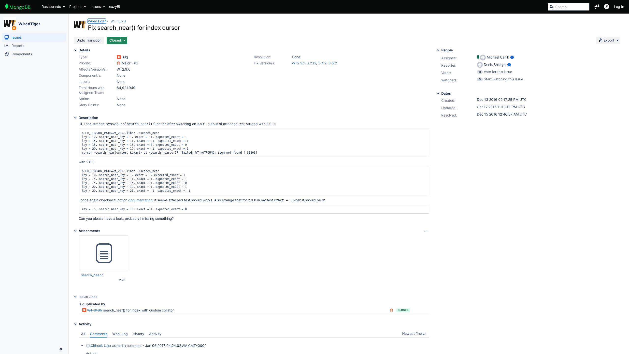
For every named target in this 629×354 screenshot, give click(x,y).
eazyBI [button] (114, 6)
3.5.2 (333, 63)
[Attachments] (75, 231)
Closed (403, 310)
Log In (619, 6)
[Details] (75, 50)
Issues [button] (96, 6)
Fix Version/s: (264, 63)
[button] (597, 7)
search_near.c (92, 275)
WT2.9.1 (298, 63)
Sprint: (84, 99)
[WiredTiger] (9, 23)
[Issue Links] (75, 296)
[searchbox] (568, 7)
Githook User (101, 345)
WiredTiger (29, 24)
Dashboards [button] (51, 6)
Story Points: (89, 105)
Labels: (84, 81)
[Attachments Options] (426, 231)
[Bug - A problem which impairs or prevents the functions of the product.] (119, 57)
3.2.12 (311, 63)
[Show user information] (512, 57)
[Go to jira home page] (18, 7)
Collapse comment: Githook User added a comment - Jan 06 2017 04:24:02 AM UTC (82, 345)
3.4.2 (322, 63)
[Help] (607, 7)
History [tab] (138, 334)
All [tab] (83, 334)
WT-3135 (94, 310)
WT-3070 (118, 21)
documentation (140, 200)
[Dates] (438, 93)
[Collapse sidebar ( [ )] (61, 349)
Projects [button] (75, 6)
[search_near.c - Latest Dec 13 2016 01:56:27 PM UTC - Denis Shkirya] (103, 253)
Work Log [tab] (120, 334)
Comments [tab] (98, 334)
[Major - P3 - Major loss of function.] (119, 63)
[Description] (75, 117)
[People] (438, 50)
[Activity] (75, 324)
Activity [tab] (155, 334)
